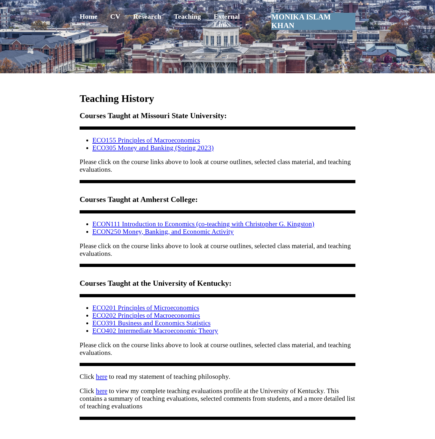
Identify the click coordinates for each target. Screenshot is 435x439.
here (101, 376)
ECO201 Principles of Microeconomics (145, 307)
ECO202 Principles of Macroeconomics (146, 315)
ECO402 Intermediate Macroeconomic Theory (155, 330)
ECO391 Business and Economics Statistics (151, 323)
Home (88, 16)
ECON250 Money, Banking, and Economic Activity (163, 231)
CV (115, 16)
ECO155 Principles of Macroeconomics (146, 140)
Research (147, 16)
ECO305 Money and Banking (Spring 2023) (153, 147)
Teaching (187, 16)
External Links (227, 20)
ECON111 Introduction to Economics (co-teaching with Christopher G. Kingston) (203, 223)
